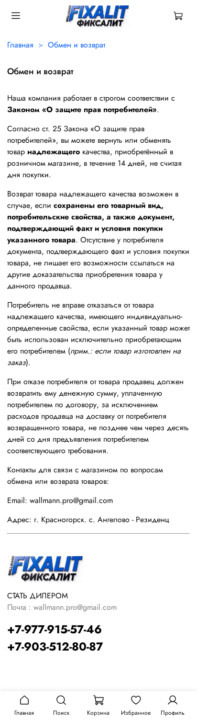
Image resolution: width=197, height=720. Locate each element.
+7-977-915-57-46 (54, 629)
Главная (20, 44)
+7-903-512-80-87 (55, 646)
